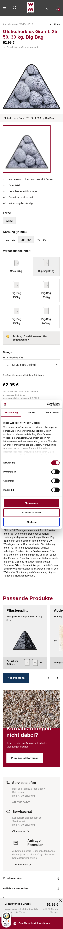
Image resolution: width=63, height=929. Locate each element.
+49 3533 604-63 (21, 798)
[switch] (55, 471)
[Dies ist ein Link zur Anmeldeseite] (47, 8)
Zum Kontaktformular (24, 753)
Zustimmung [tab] (11, 412)
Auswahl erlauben (31, 512)
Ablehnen (31, 522)
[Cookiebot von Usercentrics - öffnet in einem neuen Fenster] (47, 404)
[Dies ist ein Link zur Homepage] (30, 7)
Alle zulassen (31, 503)
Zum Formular (20, 860)
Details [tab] (31, 412)
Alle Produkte (16, 673)
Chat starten (18, 827)
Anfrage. (39, 371)
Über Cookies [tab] (52, 412)
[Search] (14, 7)
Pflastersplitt (16, 606)
